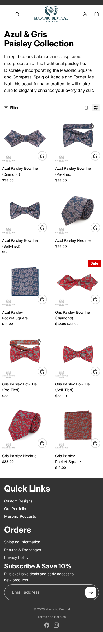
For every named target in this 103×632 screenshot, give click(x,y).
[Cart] (96, 14)
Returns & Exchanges (22, 549)
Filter (14, 107)
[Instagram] (56, 625)
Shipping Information (22, 542)
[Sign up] (90, 592)
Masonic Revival (57, 609)
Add (46, 155)
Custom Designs (18, 500)
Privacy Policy (16, 557)
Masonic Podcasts (20, 516)
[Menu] (6, 14)
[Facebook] (47, 625)
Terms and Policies (52, 617)
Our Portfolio (15, 508)
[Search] (17, 14)
